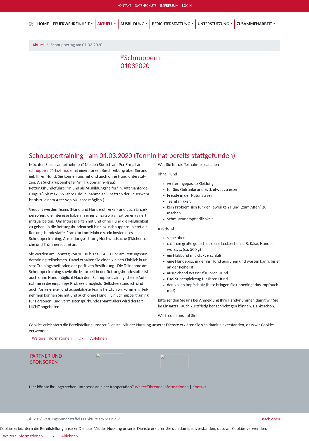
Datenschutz (146, 6)
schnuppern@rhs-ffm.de (50, 171)
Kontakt (124, 6)
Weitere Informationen (52, 338)
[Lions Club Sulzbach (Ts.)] (110, 365)
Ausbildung (132, 24)
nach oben (270, 419)
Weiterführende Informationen (162, 387)
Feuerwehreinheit (71, 24)
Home (43, 24)
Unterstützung (213, 24)
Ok (80, 338)
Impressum (169, 6)
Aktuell (105, 24)
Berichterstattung (171, 24)
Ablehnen (98, 338)
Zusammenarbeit (254, 24)
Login (187, 6)
